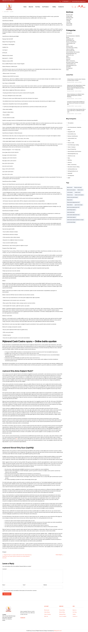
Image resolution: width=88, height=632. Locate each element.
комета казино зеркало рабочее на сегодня (75, 219)
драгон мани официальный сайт (73, 207)
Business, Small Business (71, 41)
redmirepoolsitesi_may (71, 63)
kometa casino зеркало (79, 194)
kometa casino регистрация (72, 197)
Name (4, 584)
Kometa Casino (70, 194)
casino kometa (70, 192)
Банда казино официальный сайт (73, 202)
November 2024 (69, 14)
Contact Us (61, 6)
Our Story (37, 6)
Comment (4, 569)
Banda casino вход (77, 187)
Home (25, 6)
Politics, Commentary (70, 60)
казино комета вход (70, 212)
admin (12, 11)
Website (45, 584)
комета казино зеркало (71, 217)
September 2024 (69, 17)
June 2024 (68, 22)
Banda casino (69, 187)
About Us (31, 6)
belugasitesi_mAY (69, 38)
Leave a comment (78, 82)
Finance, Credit (69, 46)
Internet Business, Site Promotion (73, 52)
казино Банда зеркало (71, 209)
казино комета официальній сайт (73, 214)
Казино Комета (70, 204)
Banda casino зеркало (71, 189)
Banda (67, 37)
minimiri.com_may (70, 55)
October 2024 (69, 16)
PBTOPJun (68, 57)
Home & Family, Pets (70, 50)
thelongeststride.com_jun (71, 65)
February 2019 (69, 25)
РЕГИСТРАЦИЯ (59, 554)
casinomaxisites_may (70, 43)
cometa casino (77, 192)
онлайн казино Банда (71, 222)
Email (24, 584)
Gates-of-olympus (70, 49)
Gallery (54, 6)
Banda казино (80, 189)
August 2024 (68, 19)
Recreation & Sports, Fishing (72, 62)
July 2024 (68, 20)
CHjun (67, 44)
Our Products (45, 6)
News (67, 56)
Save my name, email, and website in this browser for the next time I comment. (20, 590)
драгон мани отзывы (78, 204)
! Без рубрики (69, 33)
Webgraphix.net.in (58, 630)
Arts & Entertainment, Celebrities (73, 35)
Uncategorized (69, 68)
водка (67, 69)
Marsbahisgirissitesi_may (71, 53)
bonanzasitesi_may (70, 40)
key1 (16, 438)
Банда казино (69, 199)
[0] (78, 7)
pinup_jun (68, 59)
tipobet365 (68, 66)
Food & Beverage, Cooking (71, 47)
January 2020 (69, 23)
